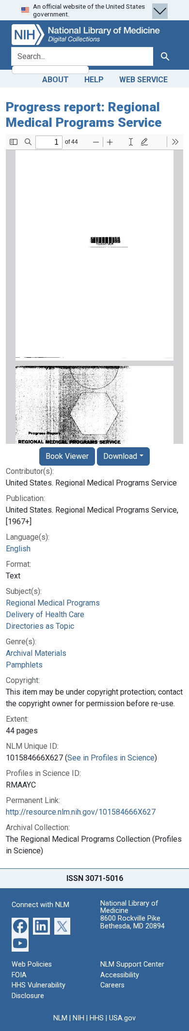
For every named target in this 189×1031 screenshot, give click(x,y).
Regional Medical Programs (53, 602)
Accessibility (119, 975)
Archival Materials (36, 653)
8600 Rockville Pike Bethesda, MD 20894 (132, 922)
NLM (60, 1018)
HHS (97, 1018)
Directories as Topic (40, 626)
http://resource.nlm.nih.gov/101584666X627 (81, 812)
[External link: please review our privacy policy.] (20, 925)
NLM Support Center (132, 964)
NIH (78, 1018)
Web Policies (32, 964)
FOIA (19, 975)
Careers (112, 985)
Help (94, 79)
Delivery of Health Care (45, 614)
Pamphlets (24, 664)
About (55, 79)
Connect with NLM (40, 905)
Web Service (143, 79)
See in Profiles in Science (111, 757)
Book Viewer (67, 456)
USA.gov (122, 1018)
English (18, 548)
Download (120, 456)
